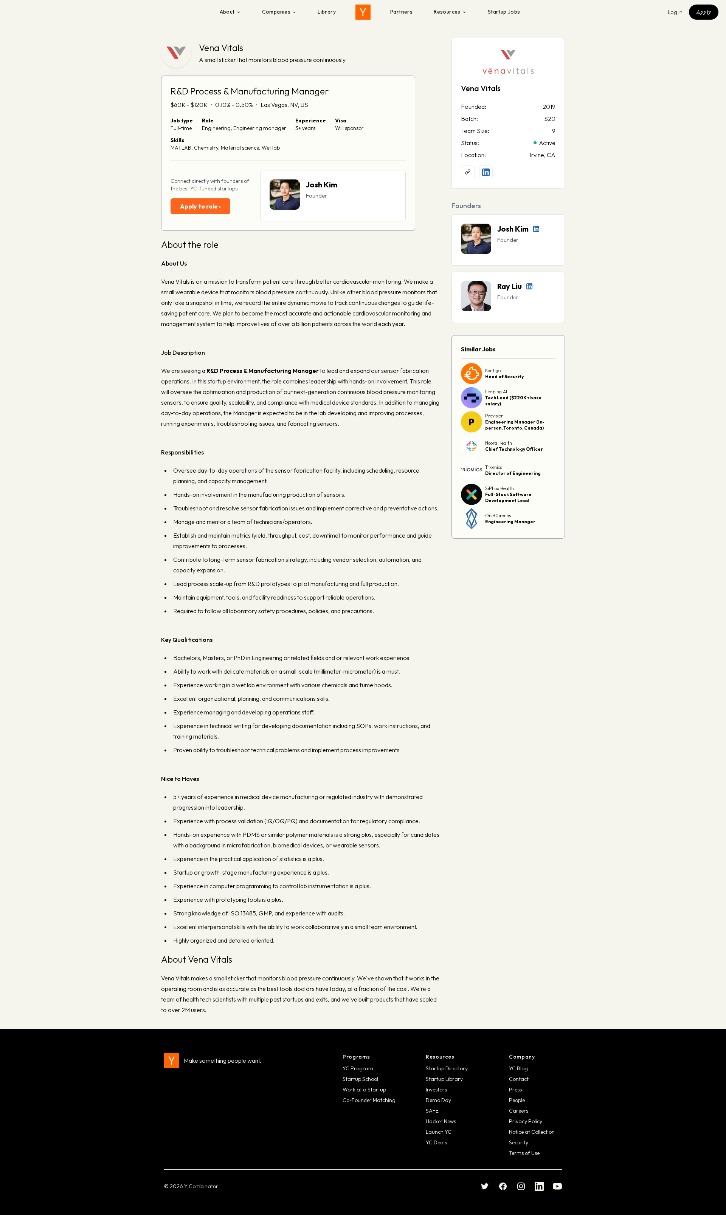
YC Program (358, 1068)
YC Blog (518, 1068)
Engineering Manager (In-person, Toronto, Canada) (514, 425)
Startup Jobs (504, 11)
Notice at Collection (532, 1131)
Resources (447, 11)
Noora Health (498, 443)
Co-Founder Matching (369, 1100)
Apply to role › (200, 206)
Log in (675, 12)
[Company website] (468, 172)
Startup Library (444, 1079)
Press (515, 1089)
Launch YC (438, 1131)
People (517, 1100)
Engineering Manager (510, 521)
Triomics (493, 467)
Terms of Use (524, 1153)
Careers (518, 1110)
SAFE (432, 1110)
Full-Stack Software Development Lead (508, 497)
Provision (494, 416)
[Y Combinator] (363, 12)
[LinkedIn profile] (486, 172)
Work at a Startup (364, 1089)
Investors (436, 1089)
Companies (276, 11)
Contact (519, 1079)
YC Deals (436, 1142)
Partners (401, 11)
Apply (704, 11)
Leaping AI (496, 391)
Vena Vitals (221, 47)
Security (518, 1142)
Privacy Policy (525, 1121)
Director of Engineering (513, 473)
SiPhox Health (499, 488)
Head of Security (504, 376)
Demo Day (438, 1100)
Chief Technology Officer (514, 449)
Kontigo (493, 370)
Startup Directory (447, 1068)
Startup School (360, 1079)
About (227, 11)
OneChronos (498, 515)
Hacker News (441, 1121)
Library (327, 11)
